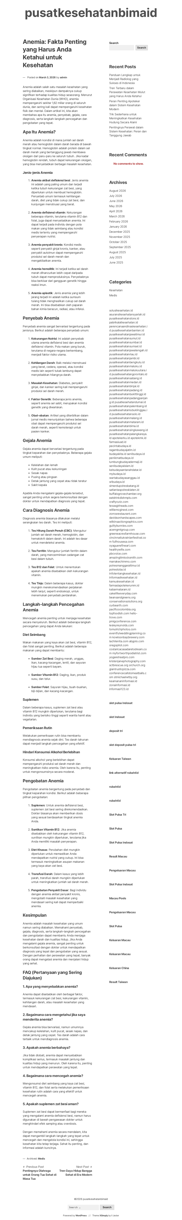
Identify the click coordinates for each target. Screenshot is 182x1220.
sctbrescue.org (118, 665)
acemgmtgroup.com (122, 529)
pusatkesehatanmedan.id (125, 382)
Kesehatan (116, 290)
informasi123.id (119, 689)
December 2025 (119, 231)
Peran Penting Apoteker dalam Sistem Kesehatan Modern (124, 105)
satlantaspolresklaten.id (124, 490)
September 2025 (120, 247)
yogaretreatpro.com (121, 657)
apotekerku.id (121, 438)
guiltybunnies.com (121, 525)
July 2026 (115, 196)
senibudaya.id (136, 454)
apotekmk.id (138, 438)
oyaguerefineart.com (122, 545)
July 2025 (115, 257)
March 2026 (117, 216)
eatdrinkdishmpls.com (123, 497)
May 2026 (115, 206)
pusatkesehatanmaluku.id (125, 366)
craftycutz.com (118, 501)
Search (113, 43)
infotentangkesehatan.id (124, 573)
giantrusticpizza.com (122, 669)
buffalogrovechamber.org (125, 493)
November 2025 (119, 237)
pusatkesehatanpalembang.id (128, 406)
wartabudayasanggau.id (124, 478)
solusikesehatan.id (121, 310)
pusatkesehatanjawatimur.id (127, 334)
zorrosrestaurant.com (122, 513)
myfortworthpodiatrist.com (129, 653)
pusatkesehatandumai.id (130, 402)
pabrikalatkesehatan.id (123, 322)
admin (63, 77)
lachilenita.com (118, 641)
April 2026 (115, 211)
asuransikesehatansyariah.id (127, 314)
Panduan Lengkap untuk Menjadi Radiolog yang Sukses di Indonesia (124, 79)
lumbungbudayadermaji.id (125, 462)
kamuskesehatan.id (121, 581)
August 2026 (117, 190)
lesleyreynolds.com (121, 625)
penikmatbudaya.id (121, 458)
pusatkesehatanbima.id (124, 426)
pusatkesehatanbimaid (91, 12)
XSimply (104, 1215)
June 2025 (116, 262)
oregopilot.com (118, 645)
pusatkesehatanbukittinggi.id (127, 394)
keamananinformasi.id (123, 681)
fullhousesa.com (122, 541)
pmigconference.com (122, 621)
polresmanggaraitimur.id (124, 565)
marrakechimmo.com (122, 561)
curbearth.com (118, 605)
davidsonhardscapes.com (125, 517)
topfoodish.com (119, 613)
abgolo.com (136, 641)
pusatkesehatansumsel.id (125, 346)
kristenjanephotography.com (127, 661)
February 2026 (118, 221)
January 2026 (118, 226)
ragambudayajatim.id (122, 450)
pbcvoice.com (118, 553)
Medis (41, 1158)
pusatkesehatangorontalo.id (129, 374)
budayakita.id (117, 454)
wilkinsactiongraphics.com (126, 521)
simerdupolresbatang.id (124, 486)
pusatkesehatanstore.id (124, 318)
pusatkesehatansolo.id (126, 414)
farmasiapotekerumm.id (124, 585)
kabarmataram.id (119, 589)
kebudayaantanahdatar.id (125, 470)
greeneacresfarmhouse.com (127, 533)
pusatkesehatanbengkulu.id (127, 362)
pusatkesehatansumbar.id (125, 342)
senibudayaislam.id (121, 466)
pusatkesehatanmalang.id (125, 418)
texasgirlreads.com (121, 505)
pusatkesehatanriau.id (123, 354)
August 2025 (117, 252)
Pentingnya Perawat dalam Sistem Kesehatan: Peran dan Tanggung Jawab (128, 131)
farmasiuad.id (117, 442)
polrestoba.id (117, 569)
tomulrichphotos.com (122, 629)
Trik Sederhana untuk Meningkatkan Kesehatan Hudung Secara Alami (125, 118)
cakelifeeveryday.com (123, 593)
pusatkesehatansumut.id (124, 338)
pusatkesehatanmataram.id (126, 422)
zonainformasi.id (119, 685)
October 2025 (118, 242)
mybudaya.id (117, 474)
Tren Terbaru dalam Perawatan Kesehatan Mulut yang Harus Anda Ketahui (127, 92)
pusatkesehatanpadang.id (125, 390)
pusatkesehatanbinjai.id (124, 386)
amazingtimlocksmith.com (125, 557)
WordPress (81, 1215)
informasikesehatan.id (123, 577)
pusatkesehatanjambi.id (124, 358)
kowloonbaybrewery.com (128, 637)
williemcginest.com (121, 509)
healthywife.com (119, 549)
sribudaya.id (117, 482)
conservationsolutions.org (125, 601)
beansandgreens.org (122, 597)
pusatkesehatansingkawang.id (128, 430)
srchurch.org (137, 665)
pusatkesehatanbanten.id (128, 330)
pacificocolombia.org (122, 609)
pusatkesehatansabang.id (125, 378)
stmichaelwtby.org (125, 677)
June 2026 (116, 201)
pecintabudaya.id (120, 446)
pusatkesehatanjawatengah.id (128, 350)
